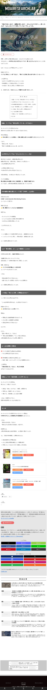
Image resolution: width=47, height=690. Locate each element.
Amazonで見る (17, 469)
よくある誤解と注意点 (17, 111)
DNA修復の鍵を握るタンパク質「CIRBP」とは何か (24, 104)
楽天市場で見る (28, 469)
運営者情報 (23, 684)
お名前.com (4, 571)
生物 (3, 527)
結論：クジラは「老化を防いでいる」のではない (23, 99)
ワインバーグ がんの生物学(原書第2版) (20, 466)
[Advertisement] (23, 650)
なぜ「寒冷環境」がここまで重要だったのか (22, 106)
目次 (21, 96)
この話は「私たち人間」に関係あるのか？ (22, 109)
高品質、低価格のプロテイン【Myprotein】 (12, 536)
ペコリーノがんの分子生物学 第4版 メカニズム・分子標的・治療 (26, 481)
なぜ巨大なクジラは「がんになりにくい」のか (23, 102)
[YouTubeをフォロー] (35, 559)
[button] (38, 549)
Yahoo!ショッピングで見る (17, 457)
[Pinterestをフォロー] (12, 562)
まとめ (13, 116)
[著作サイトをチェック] (12, 556)
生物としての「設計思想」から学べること (22, 113)
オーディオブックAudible (7, 518)
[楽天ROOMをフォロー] (35, 562)
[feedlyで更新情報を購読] (12, 565)
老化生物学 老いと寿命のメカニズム (19, 451)
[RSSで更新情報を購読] (35, 565)
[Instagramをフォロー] (12, 559)
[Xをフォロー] (35, 556)
